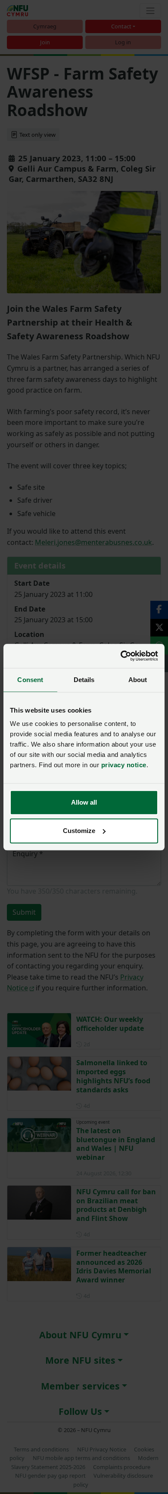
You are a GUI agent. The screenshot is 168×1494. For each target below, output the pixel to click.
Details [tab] (84, 679)
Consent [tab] (30, 679)
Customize (79, 830)
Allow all (84, 802)
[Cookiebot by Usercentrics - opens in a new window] (121, 655)
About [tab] (137, 679)
